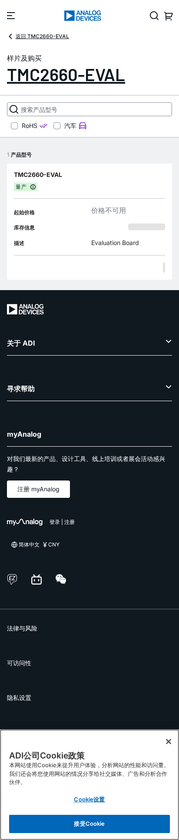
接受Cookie (89, 823)
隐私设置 (19, 697)
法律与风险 (22, 628)
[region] (89, 784)
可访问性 (19, 663)
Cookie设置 (89, 799)
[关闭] (168, 741)
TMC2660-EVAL (66, 74)
